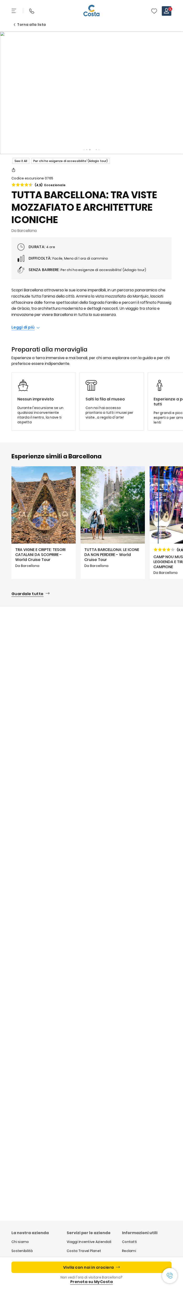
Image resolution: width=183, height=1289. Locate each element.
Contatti (129, 1241)
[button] (154, 11)
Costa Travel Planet (84, 1250)
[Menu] (14, 11)
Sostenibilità (22, 1250)
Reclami (129, 1250)
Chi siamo (20, 1241)
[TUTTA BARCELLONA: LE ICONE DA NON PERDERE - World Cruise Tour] (113, 522)
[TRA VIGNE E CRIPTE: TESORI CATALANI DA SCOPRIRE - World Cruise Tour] (43, 522)
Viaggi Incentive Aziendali (89, 1241)
